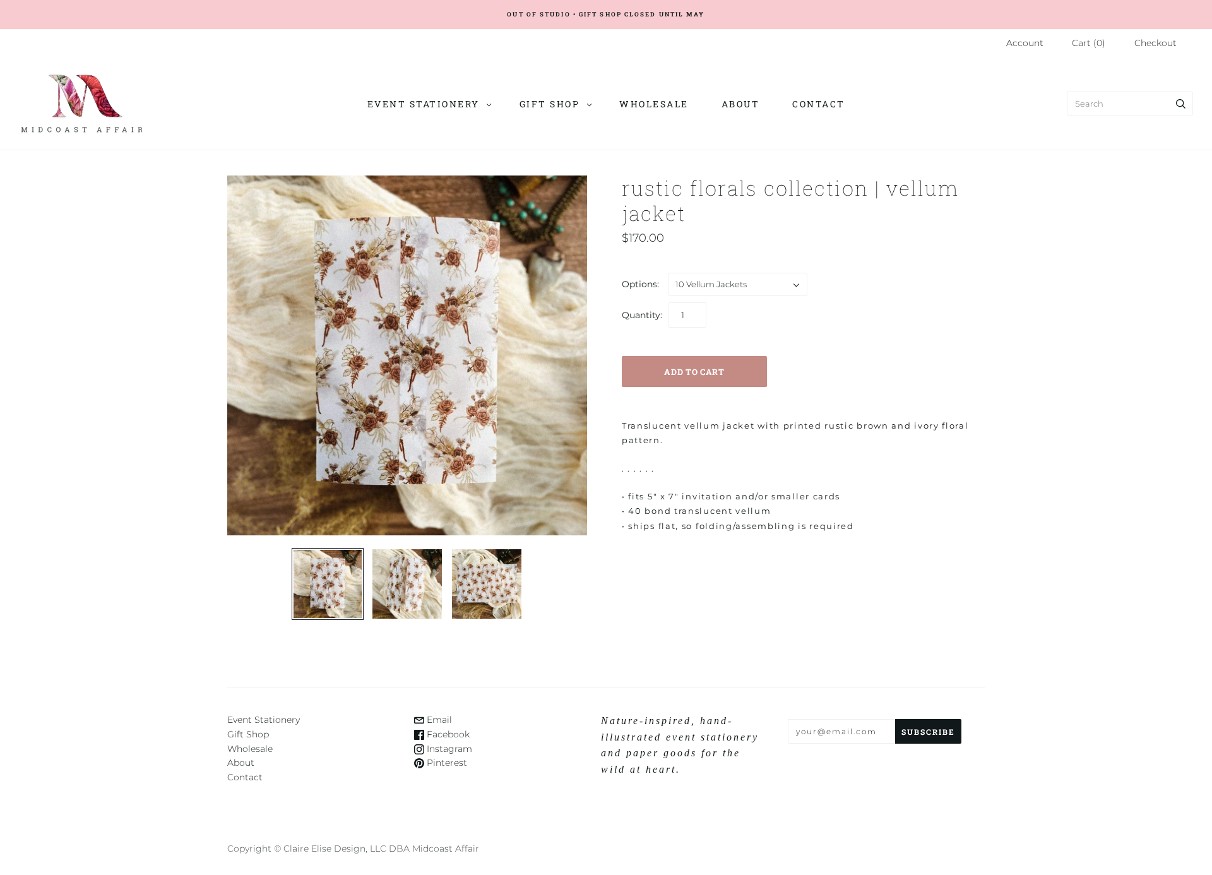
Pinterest (445, 762)
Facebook (447, 734)
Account (1024, 43)
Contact (818, 104)
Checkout (1155, 43)
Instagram (448, 748)
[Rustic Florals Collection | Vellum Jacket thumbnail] (328, 584)
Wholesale (654, 104)
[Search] (1180, 104)
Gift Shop (550, 104)
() (1088, 43)
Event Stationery (423, 104)
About (741, 104)
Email (438, 719)
